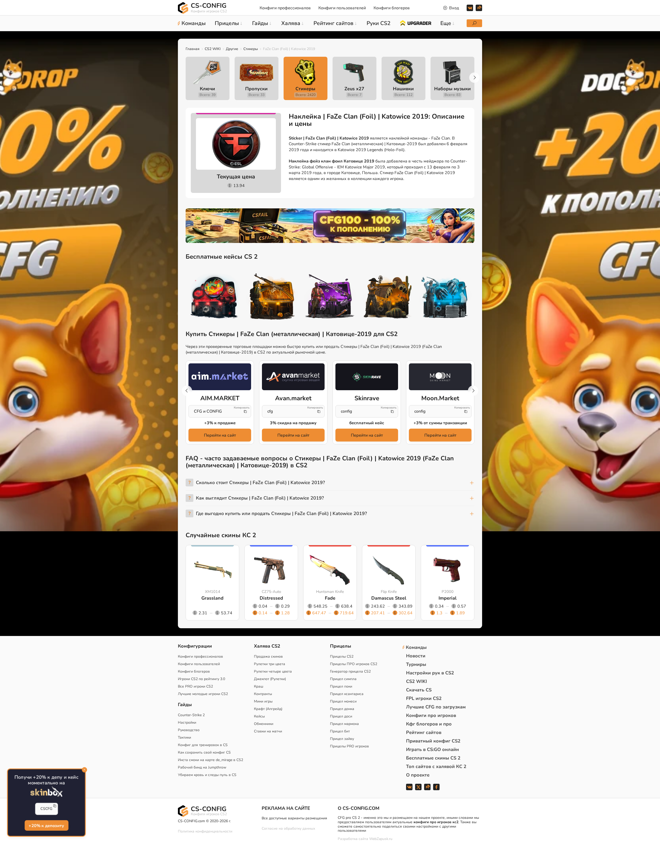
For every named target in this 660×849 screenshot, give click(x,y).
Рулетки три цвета (269, 664)
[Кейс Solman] (330, 297)
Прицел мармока (344, 723)
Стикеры (250, 48)
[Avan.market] (293, 376)
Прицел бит (340, 731)
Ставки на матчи (268, 731)
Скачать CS (419, 690)
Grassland (212, 598)
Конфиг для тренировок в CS (203, 744)
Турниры (416, 664)
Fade (330, 598)
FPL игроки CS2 (424, 698)
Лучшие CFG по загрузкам (436, 707)
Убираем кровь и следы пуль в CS (207, 774)
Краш (258, 686)
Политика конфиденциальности (205, 831)
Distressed (271, 598)
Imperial (448, 598)
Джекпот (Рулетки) (270, 678)
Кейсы (259, 716)
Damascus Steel (388, 598)
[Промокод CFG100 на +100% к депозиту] (330, 225)
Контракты (263, 693)
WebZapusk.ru (380, 839)
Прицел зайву (342, 738)
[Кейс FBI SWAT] (272, 297)
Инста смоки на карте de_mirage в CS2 (210, 759)
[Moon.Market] (440, 376)
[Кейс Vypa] (388, 297)
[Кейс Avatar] (214, 297)
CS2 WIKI (213, 48)
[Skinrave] (366, 376)
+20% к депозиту (46, 825)
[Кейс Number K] (445, 297)
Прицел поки (341, 686)
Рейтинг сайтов (423, 732)
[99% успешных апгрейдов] (415, 22)
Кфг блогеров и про (429, 724)
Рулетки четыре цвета (273, 671)
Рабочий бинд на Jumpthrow (202, 767)
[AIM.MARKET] (219, 376)
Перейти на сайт (220, 435)
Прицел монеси (343, 701)
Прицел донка (342, 708)
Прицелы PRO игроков (349, 746)
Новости (415, 656)
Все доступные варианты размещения (294, 818)
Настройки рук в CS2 (430, 673)
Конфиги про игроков (431, 715)
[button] (474, 77)
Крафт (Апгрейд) (268, 708)
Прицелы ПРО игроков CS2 (353, 664)
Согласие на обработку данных (288, 828)
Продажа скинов (268, 656)
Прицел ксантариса (347, 693)
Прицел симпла (343, 678)
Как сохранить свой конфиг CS (204, 752)
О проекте (418, 775)
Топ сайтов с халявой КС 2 (436, 766)
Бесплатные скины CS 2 (433, 758)
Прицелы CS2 (341, 656)
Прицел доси (341, 716)
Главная (193, 48)
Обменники (263, 723)
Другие (232, 48)
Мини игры (263, 701)
